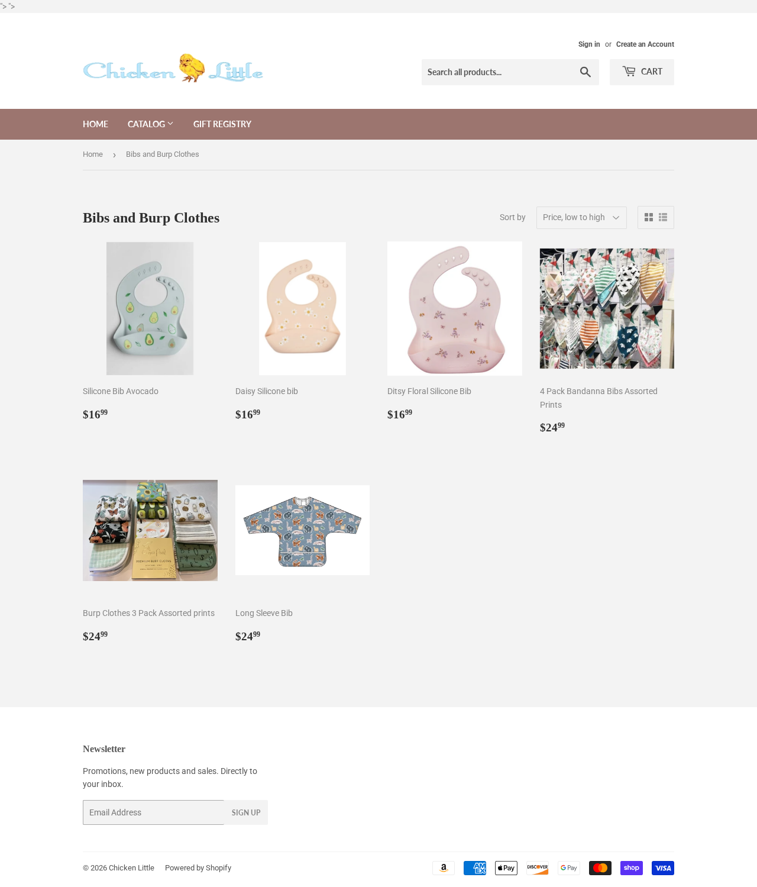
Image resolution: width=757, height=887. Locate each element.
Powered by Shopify (198, 867)
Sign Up (246, 812)
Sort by (513, 217)
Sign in (589, 44)
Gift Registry (222, 124)
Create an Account (645, 44)
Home (95, 124)
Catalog (147, 124)
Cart (650, 71)
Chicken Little (131, 867)
